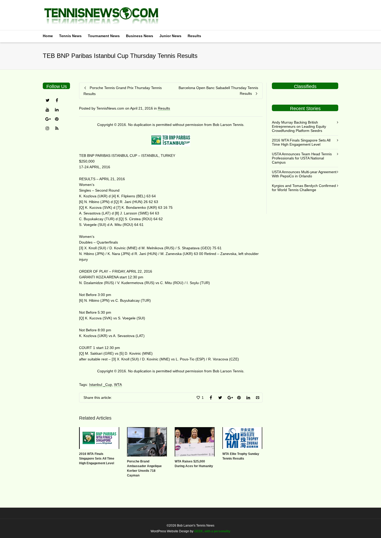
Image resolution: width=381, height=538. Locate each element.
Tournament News (104, 36)
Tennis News (70, 36)
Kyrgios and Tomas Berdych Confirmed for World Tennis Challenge (304, 188)
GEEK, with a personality (212, 531)
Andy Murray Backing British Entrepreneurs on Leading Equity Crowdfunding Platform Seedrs (299, 126)
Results (194, 36)
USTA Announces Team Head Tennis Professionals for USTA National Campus (302, 158)
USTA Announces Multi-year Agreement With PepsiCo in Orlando (304, 174)
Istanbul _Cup (100, 384)
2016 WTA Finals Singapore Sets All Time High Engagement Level (96, 458)
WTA (118, 384)
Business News (139, 36)
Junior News (170, 36)
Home (48, 36)
